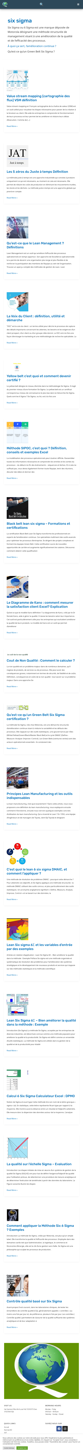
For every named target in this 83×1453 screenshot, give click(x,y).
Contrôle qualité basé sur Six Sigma (34, 1301)
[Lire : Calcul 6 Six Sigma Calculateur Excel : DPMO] (17, 1080)
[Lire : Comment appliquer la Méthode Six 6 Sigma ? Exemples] (12, 1215)
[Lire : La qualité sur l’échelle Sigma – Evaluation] (17, 1148)
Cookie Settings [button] (9, 1448)
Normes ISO (8, 1430)
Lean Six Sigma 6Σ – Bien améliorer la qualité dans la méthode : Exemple (41, 1022)
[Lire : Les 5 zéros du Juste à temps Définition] (17, 156)
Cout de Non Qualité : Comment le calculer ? (41, 660)
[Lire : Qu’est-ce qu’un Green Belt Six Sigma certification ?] (17, 707)
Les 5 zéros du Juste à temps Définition (37, 172)
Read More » (12, 125)
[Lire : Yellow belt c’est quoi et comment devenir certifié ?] (17, 366)
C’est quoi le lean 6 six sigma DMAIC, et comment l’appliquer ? (37, 871)
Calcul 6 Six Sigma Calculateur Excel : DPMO (41, 1096)
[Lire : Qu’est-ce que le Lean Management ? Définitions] (17, 227)
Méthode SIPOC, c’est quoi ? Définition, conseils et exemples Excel (37, 450)
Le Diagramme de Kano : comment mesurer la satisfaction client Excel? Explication (40, 605)
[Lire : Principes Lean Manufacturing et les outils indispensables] (17, 778)
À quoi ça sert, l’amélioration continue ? (32, 46)
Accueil (6, 1427)
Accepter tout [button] (22, 1448)
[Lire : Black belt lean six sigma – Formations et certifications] (17, 508)
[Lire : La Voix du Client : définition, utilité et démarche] (17, 301)
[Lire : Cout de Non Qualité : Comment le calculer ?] (17, 653)
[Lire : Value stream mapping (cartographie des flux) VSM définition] (17, 80)
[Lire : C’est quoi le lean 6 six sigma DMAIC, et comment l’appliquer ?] (17, 853)
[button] (41, 4)
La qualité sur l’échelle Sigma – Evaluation (39, 1164)
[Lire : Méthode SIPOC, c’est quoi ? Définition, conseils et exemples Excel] (17, 432)
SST (5, 1433)
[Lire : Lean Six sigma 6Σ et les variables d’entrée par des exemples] (17, 929)
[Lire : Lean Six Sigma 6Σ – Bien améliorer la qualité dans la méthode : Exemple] (17, 1004)
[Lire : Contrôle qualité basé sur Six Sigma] (17, 1285)
